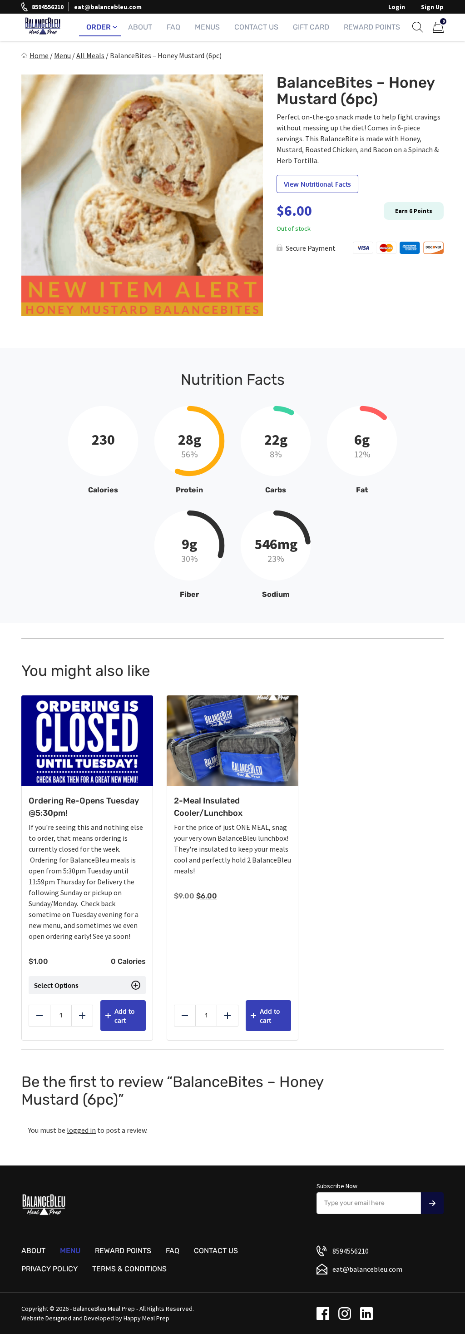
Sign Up (432, 7)
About (140, 27)
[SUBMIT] (432, 1203)
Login (396, 7)
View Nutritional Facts (317, 184)
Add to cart (124, 1015)
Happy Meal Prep (146, 1318)
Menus (207, 27)
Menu (62, 55)
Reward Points (372, 27)
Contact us (216, 1250)
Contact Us (256, 27)
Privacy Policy (49, 1269)
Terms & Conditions (129, 1269)
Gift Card (311, 27)
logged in (81, 1130)
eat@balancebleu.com (108, 7)
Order (98, 27)
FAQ (173, 27)
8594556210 (48, 7)
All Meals (90, 55)
